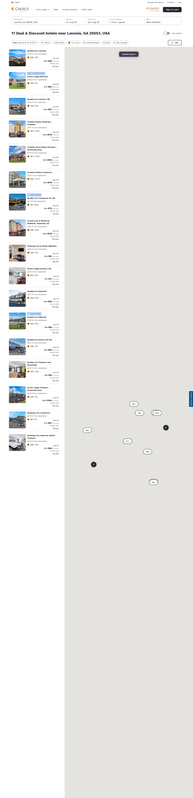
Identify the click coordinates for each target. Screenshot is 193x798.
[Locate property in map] (33, 58)
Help (180, 2)
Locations (170, 2)
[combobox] (42, 9)
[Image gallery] (17, 57)
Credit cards (86, 9)
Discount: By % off (24, 43)
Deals (56, 9)
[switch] (167, 33)
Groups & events (69, 9)
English (17, 2)
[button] (127, 441)
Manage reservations (155, 2)
